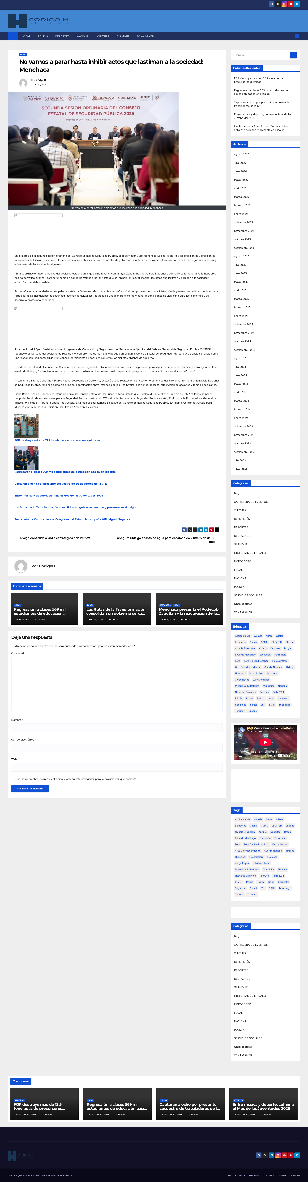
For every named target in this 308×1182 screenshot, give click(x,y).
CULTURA (103, 36)
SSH (263, 704)
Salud (271, 698)
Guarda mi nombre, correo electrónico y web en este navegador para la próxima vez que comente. (76, 779)
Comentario (19, 653)
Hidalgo (290, 667)
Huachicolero (256, 673)
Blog (237, 493)
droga (287, 648)
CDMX (264, 642)
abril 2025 (240, 290)
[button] (292, 36)
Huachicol (240, 673)
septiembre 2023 (244, 452)
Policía (249, 698)
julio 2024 (240, 366)
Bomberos (240, 642)
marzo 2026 (241, 196)
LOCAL (26, 36)
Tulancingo (285, 704)
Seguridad (240, 704)
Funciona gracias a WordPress (24, 1175)
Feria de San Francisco (256, 661)
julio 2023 (240, 460)
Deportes (275, 648)
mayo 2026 (241, 179)
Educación (265, 654)
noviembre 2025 (244, 230)
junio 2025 (240, 273)
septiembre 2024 (244, 349)
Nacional (282, 686)
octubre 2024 (242, 341)
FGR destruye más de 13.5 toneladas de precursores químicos (57, 440)
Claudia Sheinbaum (245, 648)
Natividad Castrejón (245, 692)
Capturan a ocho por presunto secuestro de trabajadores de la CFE (60, 483)
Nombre (17, 719)
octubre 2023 (242, 443)
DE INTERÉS (242, 518)
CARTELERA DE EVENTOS (251, 501)
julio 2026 (240, 162)
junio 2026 (240, 171)
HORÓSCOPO (242, 561)
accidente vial (242, 635)
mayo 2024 (241, 383)
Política (261, 698)
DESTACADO (165, 605)
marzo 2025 (241, 298)
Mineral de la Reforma (247, 686)
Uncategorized (243, 603)
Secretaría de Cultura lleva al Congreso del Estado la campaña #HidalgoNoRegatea (72, 519)
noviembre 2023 (244, 435)
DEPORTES (62, 36)
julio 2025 (240, 264)
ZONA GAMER (145, 36)
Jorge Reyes (242, 679)
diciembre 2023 (243, 426)
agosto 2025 (241, 256)
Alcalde (258, 635)
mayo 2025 (241, 281)
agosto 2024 (242, 358)
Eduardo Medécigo (245, 654)
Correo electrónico (24, 739)
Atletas (279, 635)
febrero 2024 (242, 409)
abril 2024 (240, 392)
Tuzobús (252, 711)
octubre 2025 (242, 239)
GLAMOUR (123, 36)
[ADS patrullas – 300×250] (38, 326)
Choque (290, 642)
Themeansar (66, 1175)
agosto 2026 (241, 154)
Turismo (239, 711)
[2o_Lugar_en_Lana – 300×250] (38, 233)
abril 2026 (240, 188)
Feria (237, 661)
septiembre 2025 (244, 247)
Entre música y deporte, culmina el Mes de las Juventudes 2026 (58, 495)
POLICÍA (43, 36)
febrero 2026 (242, 205)
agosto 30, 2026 (26, 1114)
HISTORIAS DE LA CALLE (250, 552)
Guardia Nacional (273, 667)
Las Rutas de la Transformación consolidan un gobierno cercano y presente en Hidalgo (75, 507)
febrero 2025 (242, 307)
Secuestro (283, 698)
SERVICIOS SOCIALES (248, 595)
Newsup (52, 1175)
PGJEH (238, 698)
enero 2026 (241, 213)
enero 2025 (241, 315)
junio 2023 (240, 469)
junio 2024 (240, 375)
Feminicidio (280, 654)
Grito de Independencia (248, 667)
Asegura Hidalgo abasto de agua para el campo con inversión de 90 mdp (166, 540)
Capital (253, 642)
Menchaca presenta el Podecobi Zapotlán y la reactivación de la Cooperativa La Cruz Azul (189, 613)
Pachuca (264, 692)
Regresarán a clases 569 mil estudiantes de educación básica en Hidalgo (65, 471)
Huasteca (272, 673)
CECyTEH (277, 642)
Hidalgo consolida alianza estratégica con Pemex (54, 538)
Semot (253, 704)
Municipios (268, 686)
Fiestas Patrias (279, 661)
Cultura (263, 648)
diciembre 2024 (243, 324)
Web (14, 759)
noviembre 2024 (244, 332)
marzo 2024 (241, 401)
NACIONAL (83, 36)
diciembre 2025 (243, 222)
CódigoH (41, 80)
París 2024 (278, 692)
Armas (269, 635)
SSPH (272, 704)
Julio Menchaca (261, 679)
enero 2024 (241, 418)
